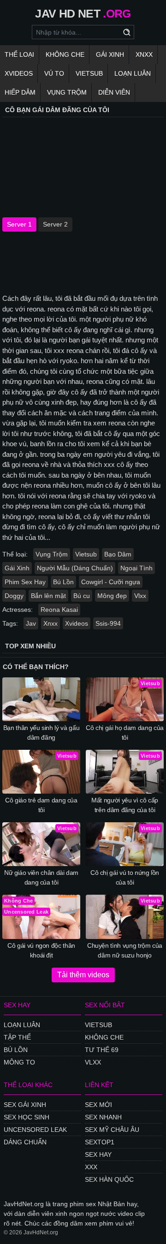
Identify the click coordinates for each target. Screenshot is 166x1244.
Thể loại (19, 54)
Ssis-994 (108, 623)
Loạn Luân (132, 73)
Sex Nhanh (103, 1117)
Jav (31, 623)
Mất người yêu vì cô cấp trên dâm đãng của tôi (124, 804)
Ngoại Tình (136, 568)
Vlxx (140, 595)
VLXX (93, 1062)
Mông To (19, 1062)
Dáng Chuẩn (25, 1142)
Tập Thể (17, 1037)
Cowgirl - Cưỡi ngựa (110, 582)
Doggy (14, 595)
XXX (91, 1167)
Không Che (65, 54)
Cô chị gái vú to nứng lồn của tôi (124, 877)
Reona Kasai (59, 609)
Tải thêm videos (83, 975)
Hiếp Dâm (20, 92)
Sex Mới (98, 1104)
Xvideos (19, 73)
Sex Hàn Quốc (109, 1179)
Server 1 (19, 224)
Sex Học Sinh (26, 1117)
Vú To (54, 73)
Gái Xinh (110, 54)
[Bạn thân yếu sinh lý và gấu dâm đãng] (41, 699)
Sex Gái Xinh (25, 1104)
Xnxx (144, 54)
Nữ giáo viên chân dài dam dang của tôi (41, 877)
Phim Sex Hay (25, 582)
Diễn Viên (114, 92)
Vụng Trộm (67, 92)
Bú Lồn (63, 582)
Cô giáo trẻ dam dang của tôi (41, 804)
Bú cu (81, 595)
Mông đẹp (112, 595)
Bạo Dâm (117, 554)
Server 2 (55, 224)
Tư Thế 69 (102, 1049)
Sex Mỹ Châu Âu (112, 1129)
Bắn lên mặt (48, 595)
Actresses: (17, 609)
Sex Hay (98, 1154)
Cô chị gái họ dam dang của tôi (125, 732)
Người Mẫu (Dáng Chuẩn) (75, 568)
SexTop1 (99, 1142)
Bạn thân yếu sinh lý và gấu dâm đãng (41, 732)
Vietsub (89, 73)
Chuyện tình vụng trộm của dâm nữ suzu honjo (124, 950)
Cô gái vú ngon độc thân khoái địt (41, 950)
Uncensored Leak (35, 1129)
